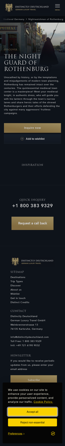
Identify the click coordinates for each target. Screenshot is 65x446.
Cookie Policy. (43, 402)
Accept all (32, 412)
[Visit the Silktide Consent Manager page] (53, 434)
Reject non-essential (32, 422)
